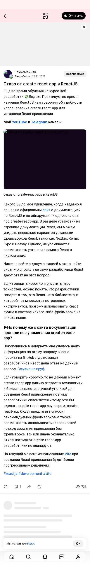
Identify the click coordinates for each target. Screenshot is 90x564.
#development (30, 473)
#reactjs (10, 473)
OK (78, 544)
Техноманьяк (25, 72)
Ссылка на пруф (31, 369)
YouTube (19, 122)
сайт (46, 210)
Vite (68, 454)
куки (31, 543)
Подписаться (75, 74)
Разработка (23, 76)
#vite (47, 473)
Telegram (39, 122)
